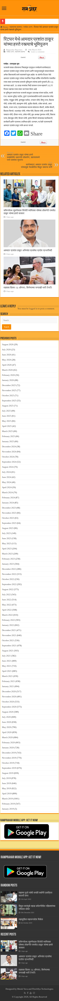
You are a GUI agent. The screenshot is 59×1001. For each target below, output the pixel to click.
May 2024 (6, 482)
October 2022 (8, 579)
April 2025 (7, 426)
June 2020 (6, 722)
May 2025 (6, 421)
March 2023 (7, 553)
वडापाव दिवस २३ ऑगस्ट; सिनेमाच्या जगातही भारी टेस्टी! (28, 287)
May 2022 (6, 604)
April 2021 (7, 671)
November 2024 (9, 451)
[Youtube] (30, 993)
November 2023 (9, 513)
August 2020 (7, 712)
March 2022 (7, 615)
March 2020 (7, 737)
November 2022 (9, 574)
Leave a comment (37, 52)
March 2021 (7, 676)
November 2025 (9, 390)
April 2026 (7, 365)
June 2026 (6, 354)
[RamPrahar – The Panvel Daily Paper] (29, 8)
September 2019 (9, 768)
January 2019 (8, 809)
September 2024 (9, 462)
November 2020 (9, 696)
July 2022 (6, 594)
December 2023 (9, 508)
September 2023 (9, 523)
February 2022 (8, 620)
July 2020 (6, 717)
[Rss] (25, 993)
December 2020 (9, 691)
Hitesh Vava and (24, 989)
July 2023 (6, 533)
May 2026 (6, 360)
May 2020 (6, 727)
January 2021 (8, 686)
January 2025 (8, 441)
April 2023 (7, 548)
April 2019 (7, 793)
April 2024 (7, 487)
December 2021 (9, 630)
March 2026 (7, 370)
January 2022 (8, 625)
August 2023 (7, 528)
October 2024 (8, 456)
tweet (23, 57)
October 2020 (8, 701)
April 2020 (7, 732)
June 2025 (6, 416)
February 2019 (8, 803)
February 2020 (8, 742)
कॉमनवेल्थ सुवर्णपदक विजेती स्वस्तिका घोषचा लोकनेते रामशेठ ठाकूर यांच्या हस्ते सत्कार (36, 944)
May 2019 (6, 788)
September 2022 (9, 584)
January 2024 (8, 502)
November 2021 (9, 635)
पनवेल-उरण (27, 27)
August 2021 (7, 650)
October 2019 (8, 763)
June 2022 (6, 599)
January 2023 (8, 564)
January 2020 (8, 747)
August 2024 (7, 467)
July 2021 (6, 655)
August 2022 (7, 589)
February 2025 (8, 436)
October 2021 (8, 640)
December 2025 (9, 385)
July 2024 (6, 472)
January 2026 (8, 380)
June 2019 (6, 783)
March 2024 (7, 492)
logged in (33, 308)
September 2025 (9, 400)
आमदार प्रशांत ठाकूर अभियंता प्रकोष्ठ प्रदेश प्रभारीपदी (28, 250)
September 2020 (9, 707)
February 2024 (8, 497)
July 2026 (6, 349)
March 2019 (7, 798)
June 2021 (6, 661)
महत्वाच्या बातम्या (16, 27)
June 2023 (6, 538)
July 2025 (6, 411)
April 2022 (7, 610)
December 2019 (9, 752)
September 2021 (9, 645)
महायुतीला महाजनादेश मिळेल (31, 919)
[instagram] (34, 993)
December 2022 (9, 569)
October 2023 (8, 518)
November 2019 (9, 758)
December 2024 (9, 446)
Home (5, 27)
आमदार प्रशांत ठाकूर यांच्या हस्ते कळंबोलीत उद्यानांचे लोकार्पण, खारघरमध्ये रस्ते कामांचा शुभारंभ (23, 156)
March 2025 (7, 431)
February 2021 (8, 681)
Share (36, 133)
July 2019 (6, 778)
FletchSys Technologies (42, 989)
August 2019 (7, 773)
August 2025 (7, 405)
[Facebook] (28, 993)
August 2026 (7, 344)
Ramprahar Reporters (14, 50)
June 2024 (6, 477)
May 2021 (6, 666)
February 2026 (8, 375)
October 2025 (8, 395)
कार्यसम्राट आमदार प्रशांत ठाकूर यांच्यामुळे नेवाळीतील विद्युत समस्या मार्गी (36, 164)
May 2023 (6, 543)
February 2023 (8, 559)
